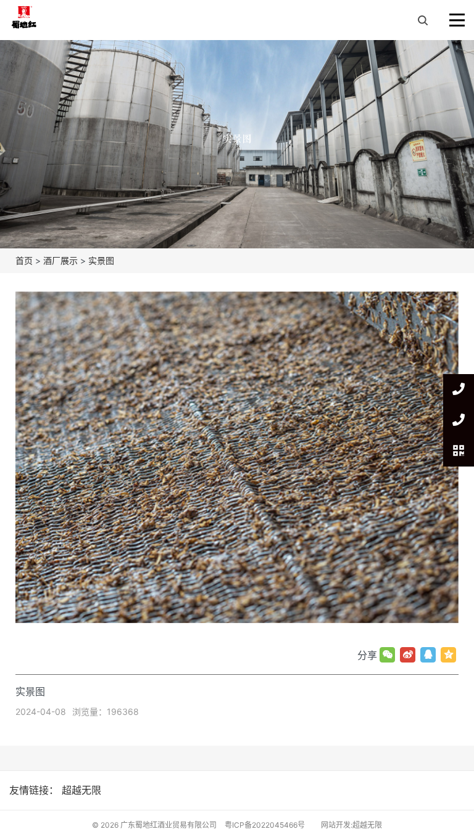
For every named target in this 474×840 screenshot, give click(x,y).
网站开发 (336, 825)
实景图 (101, 260)
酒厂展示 (60, 260)
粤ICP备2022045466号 (265, 825)
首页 (24, 260)
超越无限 (81, 790)
